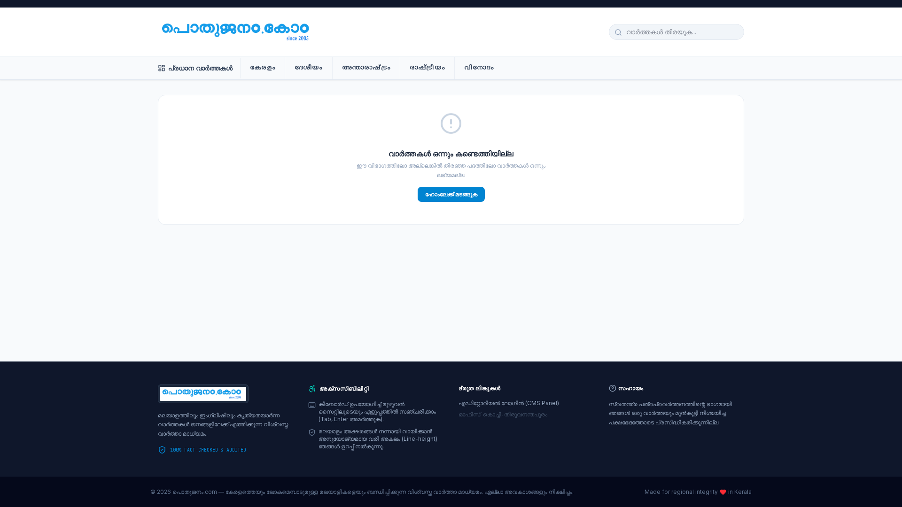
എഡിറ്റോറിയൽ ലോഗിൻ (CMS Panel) (509, 403)
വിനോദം (479, 68)
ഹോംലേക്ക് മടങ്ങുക (451, 194)
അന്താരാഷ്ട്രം (366, 68)
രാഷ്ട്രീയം (427, 68)
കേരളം (262, 68)
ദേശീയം (309, 68)
